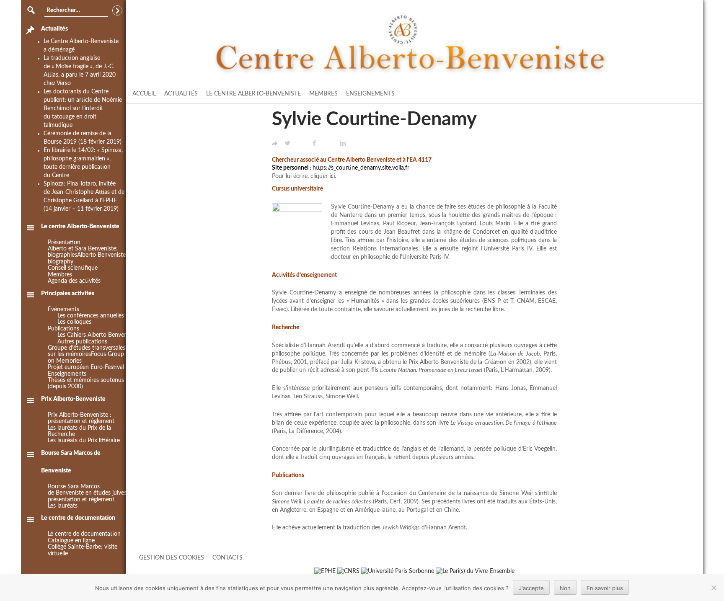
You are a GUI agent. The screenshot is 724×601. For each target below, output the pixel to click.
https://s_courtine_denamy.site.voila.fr (361, 168)
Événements (63, 309)
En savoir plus (605, 588)
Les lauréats (63, 506)
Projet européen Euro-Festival (86, 367)
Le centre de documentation (84, 534)
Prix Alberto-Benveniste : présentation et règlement (81, 418)
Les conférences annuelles (90, 316)
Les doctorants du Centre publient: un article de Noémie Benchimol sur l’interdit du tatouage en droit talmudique (83, 108)
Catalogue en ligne (71, 541)
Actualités (181, 94)
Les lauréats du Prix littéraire (84, 441)
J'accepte (531, 588)
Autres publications (82, 342)
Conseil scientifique (73, 268)
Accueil (144, 94)
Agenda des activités (74, 281)
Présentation (64, 242)
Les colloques (74, 322)
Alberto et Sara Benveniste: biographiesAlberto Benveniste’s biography (88, 255)
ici (332, 176)
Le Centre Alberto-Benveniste (253, 94)
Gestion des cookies (171, 558)
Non (565, 588)
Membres (323, 94)
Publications (63, 329)
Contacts (227, 558)
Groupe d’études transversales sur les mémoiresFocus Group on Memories (86, 354)
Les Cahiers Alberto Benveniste (96, 335)
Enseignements (370, 94)
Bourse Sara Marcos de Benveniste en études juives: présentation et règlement (88, 493)
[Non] (713, 587)
